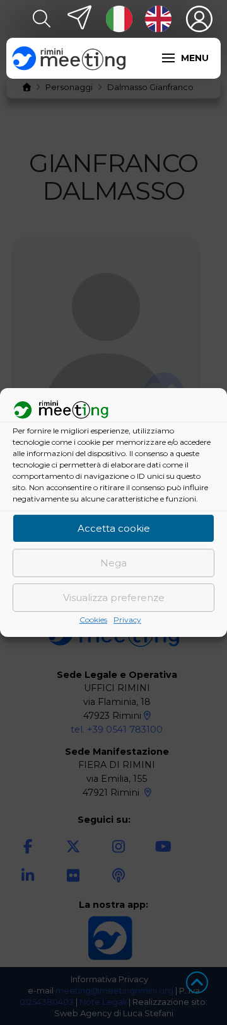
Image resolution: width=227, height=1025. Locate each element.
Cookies (93, 620)
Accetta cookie (114, 528)
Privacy (127, 620)
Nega (113, 563)
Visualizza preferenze (114, 598)
